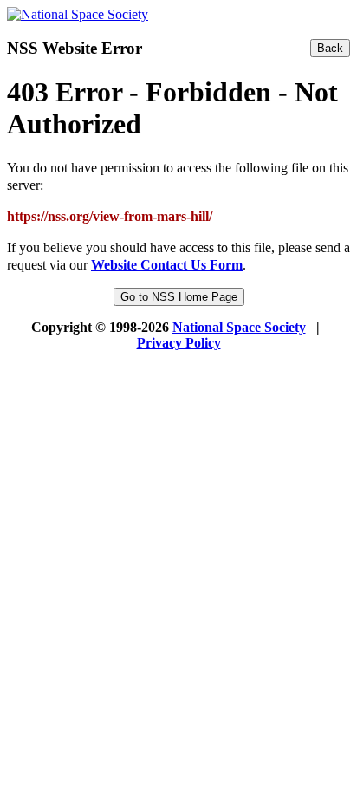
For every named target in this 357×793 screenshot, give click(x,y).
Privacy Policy (179, 342)
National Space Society (239, 327)
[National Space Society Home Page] (77, 14)
